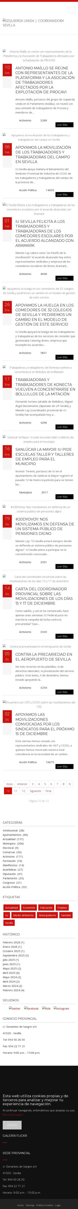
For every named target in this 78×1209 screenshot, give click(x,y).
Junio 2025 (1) (11, 964)
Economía (29, 907)
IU (6, 915)
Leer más (62, 124)
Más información (13, 1114)
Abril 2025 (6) (11, 973)
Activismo (25, 120)
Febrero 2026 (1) (13, 942)
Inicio (10, 784)
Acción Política (28, 190)
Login (58, 1205)
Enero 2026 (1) (12, 946)
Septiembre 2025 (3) (16, 955)
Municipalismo (47, 915)
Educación (46, 907)
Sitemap (30, 1205)
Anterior (22, 784)
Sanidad (66, 915)
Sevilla (9, 923)
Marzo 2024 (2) (12, 986)
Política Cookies (44, 1205)
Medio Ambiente (23, 915)
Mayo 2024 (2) (12, 977)
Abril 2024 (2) (11, 981)
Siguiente (35, 791)
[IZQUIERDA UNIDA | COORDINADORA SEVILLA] (39, 26)
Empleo (62, 907)
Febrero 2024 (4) (13, 990)
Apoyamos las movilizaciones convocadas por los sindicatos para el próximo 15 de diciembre (44, 724)
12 (23, 791)
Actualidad (11, 907)
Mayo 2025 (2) (12, 968)
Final (48, 791)
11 (15, 791)
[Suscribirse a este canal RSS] (72, 45)
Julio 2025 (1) (11, 960)
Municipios (25, 492)
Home (20, 1205)
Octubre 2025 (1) (13, 951)
